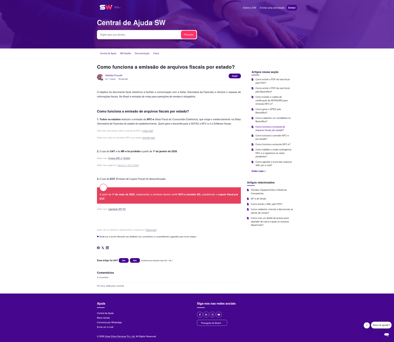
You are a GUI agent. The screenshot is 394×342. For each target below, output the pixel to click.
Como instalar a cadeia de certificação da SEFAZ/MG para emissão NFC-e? (271, 100)
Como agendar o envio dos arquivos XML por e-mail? (273, 163)
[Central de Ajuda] (110, 13)
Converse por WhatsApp (109, 322)
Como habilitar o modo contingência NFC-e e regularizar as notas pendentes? (273, 153)
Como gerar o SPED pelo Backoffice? (268, 110)
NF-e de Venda (258, 198)
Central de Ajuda (108, 53)
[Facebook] (98, 247)
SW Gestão (125, 53)
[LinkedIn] (107, 247)
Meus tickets (103, 317)
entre (108, 285)
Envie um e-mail (105, 326)
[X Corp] (102, 247)
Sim (123, 260)
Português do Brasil (211, 322)
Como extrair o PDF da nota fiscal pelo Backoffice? (272, 89)
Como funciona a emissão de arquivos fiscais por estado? (270, 128)
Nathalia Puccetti (113, 75)
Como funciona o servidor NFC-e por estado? (272, 137)
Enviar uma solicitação (272, 7)
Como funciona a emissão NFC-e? (272, 144)
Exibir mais (258, 171)
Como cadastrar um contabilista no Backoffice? (273, 119)
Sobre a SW (249, 7)
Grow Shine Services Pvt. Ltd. (120, 336)
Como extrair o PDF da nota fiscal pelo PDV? (272, 81)
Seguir (235, 75)
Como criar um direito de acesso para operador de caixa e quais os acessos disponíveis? (270, 221)
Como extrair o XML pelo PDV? (266, 203)
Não (135, 260)
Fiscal (156, 53)
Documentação (142, 53)
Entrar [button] (292, 7)
